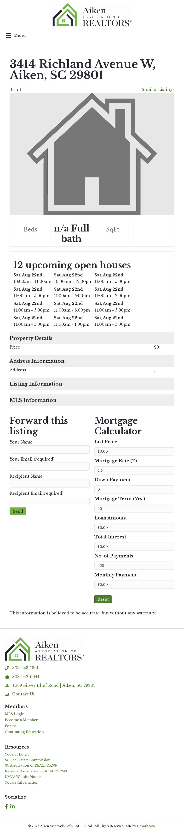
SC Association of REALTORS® (31, 765)
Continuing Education (24, 732)
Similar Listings (158, 89)
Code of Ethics (17, 754)
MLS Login (14, 714)
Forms (11, 726)
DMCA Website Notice (23, 777)
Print (16, 89)
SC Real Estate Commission (28, 760)
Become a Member (21, 720)
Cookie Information (22, 783)
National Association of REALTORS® (36, 771)
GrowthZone (146, 826)
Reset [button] (103, 599)
